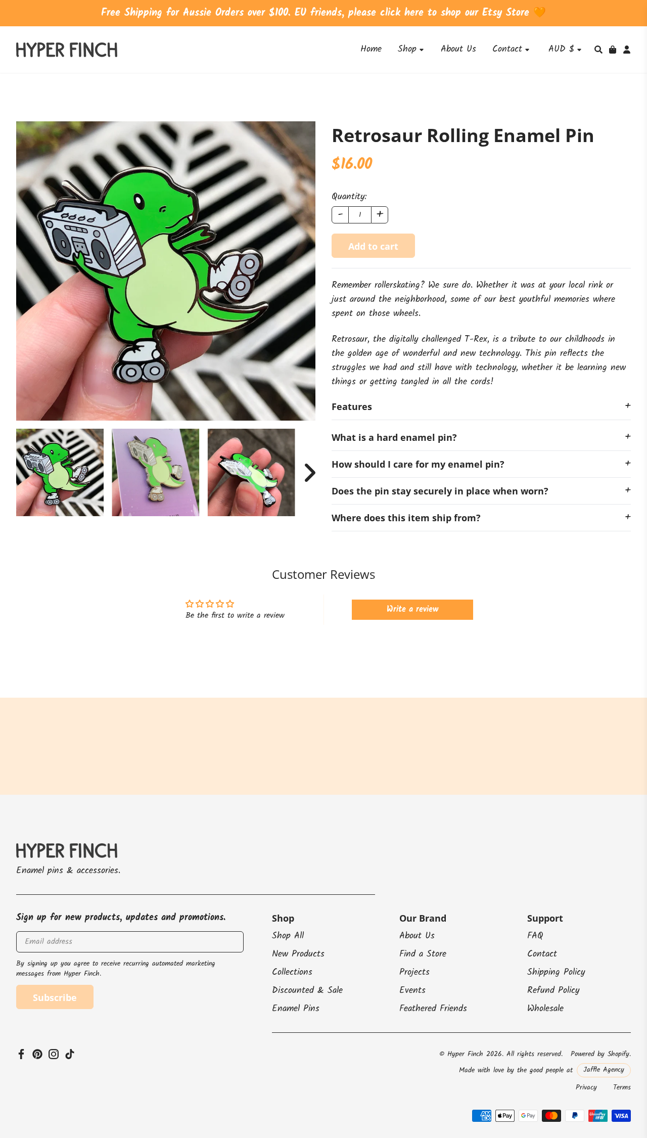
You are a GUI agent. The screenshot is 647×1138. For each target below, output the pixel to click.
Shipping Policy (556, 972)
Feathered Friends (433, 1009)
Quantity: (349, 197)
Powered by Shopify (600, 1054)
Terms (622, 1087)
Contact (542, 954)
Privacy (586, 1087)
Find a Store (422, 954)
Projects (414, 972)
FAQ (535, 936)
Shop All (288, 936)
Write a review (412, 609)
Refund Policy (553, 990)
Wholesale (545, 1009)
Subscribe (55, 997)
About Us (417, 936)
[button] (598, 49)
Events (412, 990)
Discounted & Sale (307, 990)
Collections (292, 972)
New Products (298, 954)
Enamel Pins (295, 1009)
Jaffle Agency (603, 1069)
